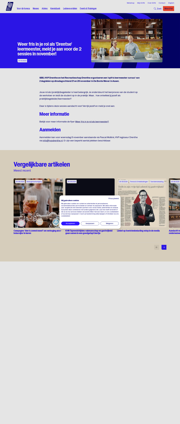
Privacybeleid (113, 198)
